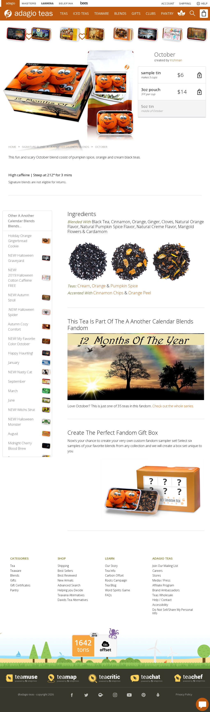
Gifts (13, 580)
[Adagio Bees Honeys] (84, 3)
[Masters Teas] (29, 3)
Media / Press (161, 580)
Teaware (15, 571)
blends (120, 13)
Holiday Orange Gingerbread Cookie (20, 240)
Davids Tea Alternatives (73, 600)
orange (99, 286)
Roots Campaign (116, 580)
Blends (14, 575)
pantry (167, 13)
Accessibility (160, 605)
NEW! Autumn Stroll (18, 297)
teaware (101, 13)
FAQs (108, 595)
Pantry (14, 590)
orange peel (139, 293)
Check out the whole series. (173, 406)
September (16, 381)
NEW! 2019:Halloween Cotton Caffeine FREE (20, 277)
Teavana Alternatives (71, 595)
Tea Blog (110, 585)
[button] (172, 75)
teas (64, 13)
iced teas (81, 13)
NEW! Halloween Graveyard (20, 258)
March (13, 390)
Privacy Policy (184, 694)
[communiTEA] (181, 13)
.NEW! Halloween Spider (21, 312)
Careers (157, 571)
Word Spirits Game (117, 590)
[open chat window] (202, 704)
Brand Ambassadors (166, 590)
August (13, 433)
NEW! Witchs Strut (21, 409)
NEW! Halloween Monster (20, 422)
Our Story (111, 566)
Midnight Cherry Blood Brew (20, 446)
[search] (192, 13)
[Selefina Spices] (66, 3)
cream (84, 286)
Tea (12, 566)
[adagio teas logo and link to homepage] (30, 13)
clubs (151, 13)
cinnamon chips (108, 293)
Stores (156, 575)
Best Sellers (65, 571)
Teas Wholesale (162, 595)
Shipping (63, 566)
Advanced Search (69, 585)
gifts (136, 13)
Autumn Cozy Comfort (18, 327)
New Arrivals (65, 580)
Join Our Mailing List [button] (165, 566)
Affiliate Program (163, 585)
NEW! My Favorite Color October (21, 341)
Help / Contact (162, 600)
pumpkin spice (124, 286)
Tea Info (110, 571)
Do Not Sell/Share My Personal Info (172, 611)
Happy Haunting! (20, 353)
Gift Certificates (20, 585)
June (11, 400)
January (13, 362)
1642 (83, 642)
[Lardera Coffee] (47, 3)
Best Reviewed (67, 575)
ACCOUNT (167, 3)
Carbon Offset (114, 575)
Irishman (176, 60)
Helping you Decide (70, 590)
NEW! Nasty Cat (20, 372)
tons (83, 649)
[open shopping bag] (204, 13)
